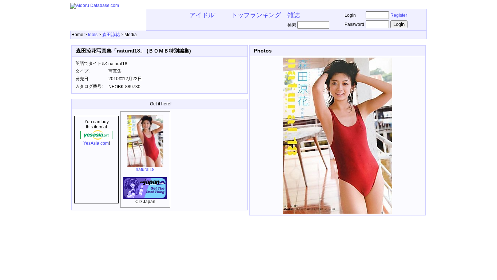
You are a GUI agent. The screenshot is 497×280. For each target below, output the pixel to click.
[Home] (94, 5)
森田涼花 (111, 34)
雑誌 (293, 15)
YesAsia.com (96, 143)
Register (398, 15)
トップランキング (256, 15)
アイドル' (202, 15)
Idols (93, 34)
